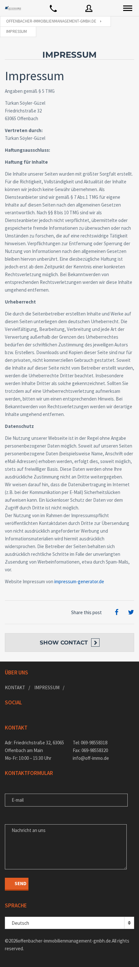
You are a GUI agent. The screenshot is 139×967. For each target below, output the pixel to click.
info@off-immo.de (91, 758)
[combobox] (69, 923)
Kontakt (15, 687)
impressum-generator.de (79, 581)
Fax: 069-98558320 (90, 750)
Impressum (46, 687)
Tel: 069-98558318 (90, 743)
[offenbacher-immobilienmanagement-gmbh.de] (13, 8)
